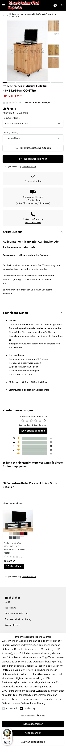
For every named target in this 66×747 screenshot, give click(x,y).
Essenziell (11, 708)
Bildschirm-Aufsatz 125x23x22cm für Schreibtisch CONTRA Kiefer (15, 548)
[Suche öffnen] (63, 5)
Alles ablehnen (33, 733)
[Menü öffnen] (3, 5)
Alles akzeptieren (33, 724)
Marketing (29, 708)
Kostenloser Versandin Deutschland (33, 199)
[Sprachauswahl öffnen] (55, 5)
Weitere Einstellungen (33, 715)
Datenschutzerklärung (33, 703)
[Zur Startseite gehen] (24, 5)
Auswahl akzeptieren (33, 741)
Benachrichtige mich (35, 158)
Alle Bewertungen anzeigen (37, 102)
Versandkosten (29, 166)
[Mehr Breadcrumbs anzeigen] (4, 15)
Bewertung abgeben (33, 430)
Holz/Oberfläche (11, 117)
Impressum (46, 695)
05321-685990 (33, 222)
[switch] (7, 742)
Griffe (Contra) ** (12, 132)
